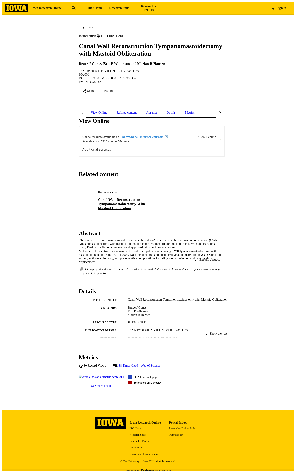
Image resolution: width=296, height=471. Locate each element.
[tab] (99, 112)
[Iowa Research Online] (16, 8)
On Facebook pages (146, 377)
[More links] (169, 8)
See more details (101, 385)
